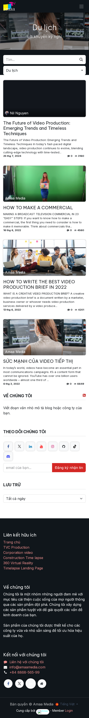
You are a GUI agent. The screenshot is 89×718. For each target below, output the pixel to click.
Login (69, 710)
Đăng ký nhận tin (69, 467)
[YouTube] (41, 446)
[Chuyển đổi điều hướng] (81, 6)
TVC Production (16, 547)
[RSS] (84, 395)
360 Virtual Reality (18, 563)
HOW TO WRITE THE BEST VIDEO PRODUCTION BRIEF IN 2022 (39, 284)
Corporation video (18, 552)
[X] (19, 446)
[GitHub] (63, 446)
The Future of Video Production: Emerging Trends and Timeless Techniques (36, 128)
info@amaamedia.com (27, 667)
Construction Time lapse (23, 558)
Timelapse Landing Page (23, 568)
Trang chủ (11, 542)
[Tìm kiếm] (81, 59)
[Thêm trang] (42, 683)
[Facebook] (8, 446)
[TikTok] (74, 446)
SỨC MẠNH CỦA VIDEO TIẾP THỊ (38, 361)
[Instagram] (52, 446)
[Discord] (8, 456)
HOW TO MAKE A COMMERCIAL (38, 207)
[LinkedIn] (30, 446)
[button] (44, 70)
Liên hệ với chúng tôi (27, 662)
